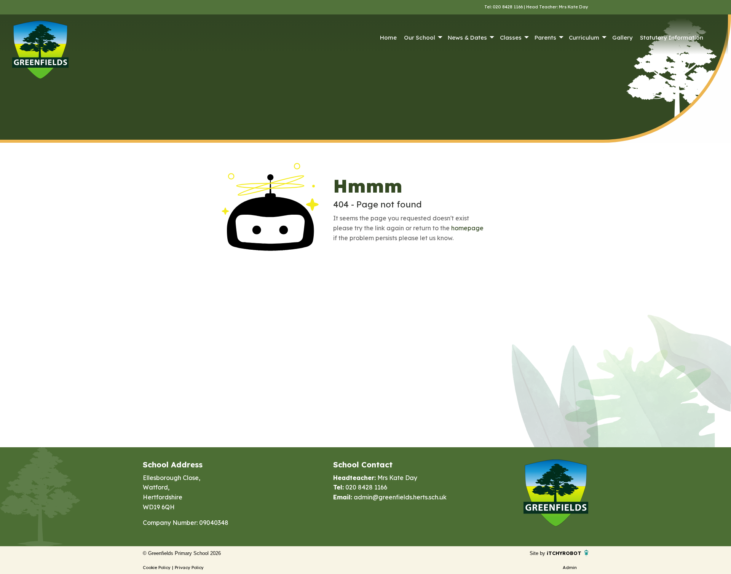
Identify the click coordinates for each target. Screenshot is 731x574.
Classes (511, 37)
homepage (467, 228)
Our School (419, 37)
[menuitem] (388, 37)
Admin (570, 567)
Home (388, 37)
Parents (545, 37)
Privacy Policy (189, 567)
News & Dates (467, 37)
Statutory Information (671, 37)
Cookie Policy (157, 567)
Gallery (622, 37)
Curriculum (584, 37)
